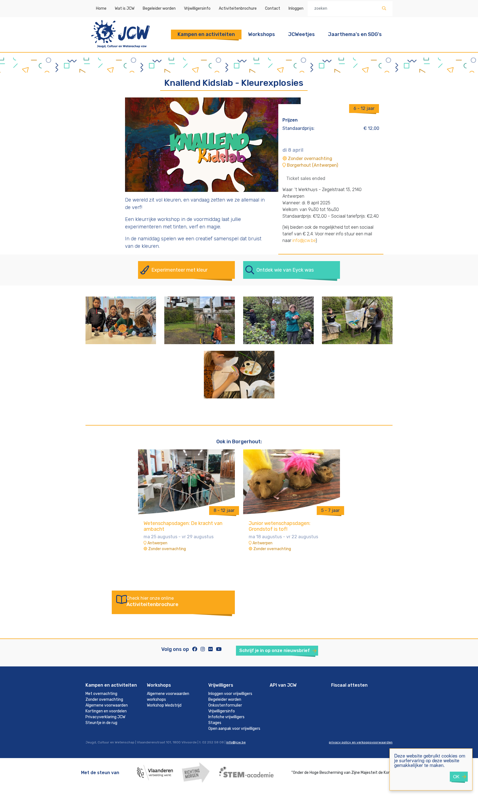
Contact (272, 8)
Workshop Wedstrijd (164, 705)
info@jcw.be (304, 240)
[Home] (121, 48)
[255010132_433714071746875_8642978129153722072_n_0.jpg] (239, 374)
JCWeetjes (301, 34)
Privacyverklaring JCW (105, 717)
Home (101, 8)
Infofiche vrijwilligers (226, 717)
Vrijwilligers (220, 685)
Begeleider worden (159, 8)
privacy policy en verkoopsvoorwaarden (361, 742)
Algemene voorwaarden (106, 705)
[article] (186, 503)
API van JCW (283, 685)
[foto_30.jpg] (357, 320)
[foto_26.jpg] (199, 320)
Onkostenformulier (225, 705)
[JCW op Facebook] (194, 649)
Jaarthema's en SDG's (355, 34)
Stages (214, 722)
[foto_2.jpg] (120, 320)
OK (456, 776)
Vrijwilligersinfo (197, 8)
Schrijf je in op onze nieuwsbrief (274, 650)
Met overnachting (101, 693)
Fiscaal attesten (349, 685)
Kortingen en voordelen (106, 711)
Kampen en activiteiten (206, 34)
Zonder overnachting (104, 699)
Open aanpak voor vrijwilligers (234, 728)
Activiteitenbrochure (238, 8)
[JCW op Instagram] (203, 649)
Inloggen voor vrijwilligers (230, 693)
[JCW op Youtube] (219, 649)
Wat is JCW (124, 8)
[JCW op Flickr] (210, 649)
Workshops (261, 34)
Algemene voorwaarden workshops (168, 696)
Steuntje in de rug (101, 722)
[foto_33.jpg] (278, 320)
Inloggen (296, 8)
